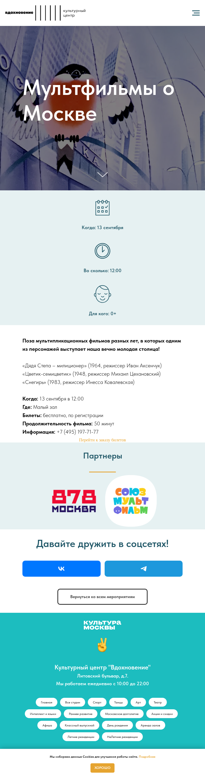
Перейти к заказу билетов (102, 742)
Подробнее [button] (147, 756)
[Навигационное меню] (196, 13)
